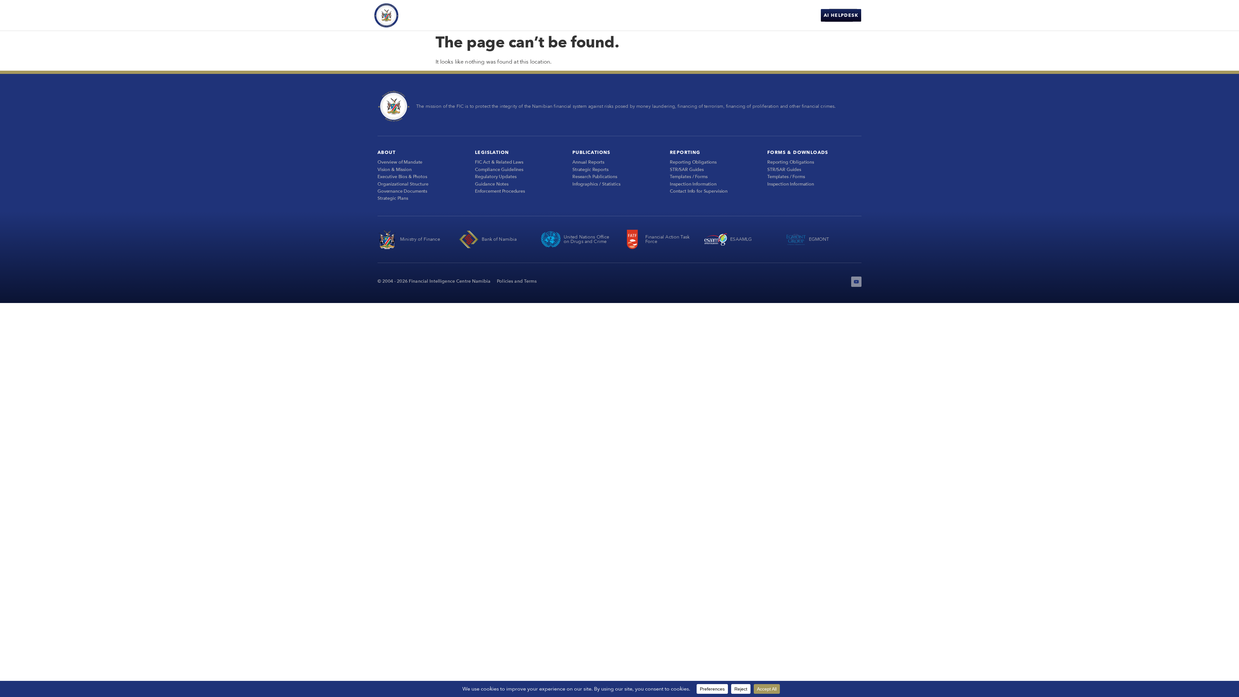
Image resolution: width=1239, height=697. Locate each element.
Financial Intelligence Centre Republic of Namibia (436, 15)
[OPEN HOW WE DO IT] (686, 15)
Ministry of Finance (420, 239)
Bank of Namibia (499, 239)
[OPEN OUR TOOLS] (727, 15)
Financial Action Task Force (667, 239)
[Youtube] (856, 282)
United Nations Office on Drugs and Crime (586, 239)
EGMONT (819, 239)
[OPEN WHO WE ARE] (592, 15)
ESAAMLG (741, 239)
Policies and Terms (517, 281)
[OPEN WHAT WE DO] (637, 15)
